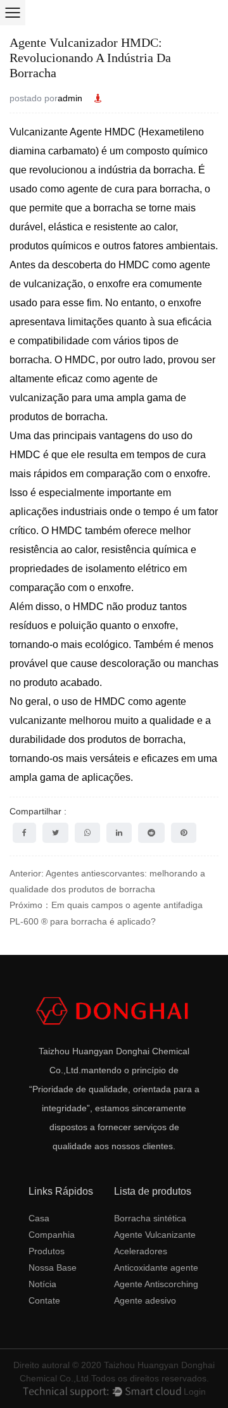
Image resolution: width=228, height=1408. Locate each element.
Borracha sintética (150, 1218)
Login (195, 1391)
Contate (44, 1300)
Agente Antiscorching (156, 1284)
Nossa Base (52, 1267)
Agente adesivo (145, 1300)
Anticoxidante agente (156, 1267)
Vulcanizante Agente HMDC (74, 132)
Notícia (42, 1284)
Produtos (46, 1251)
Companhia (51, 1235)
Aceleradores (140, 1251)
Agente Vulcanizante (155, 1235)
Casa (38, 1218)
